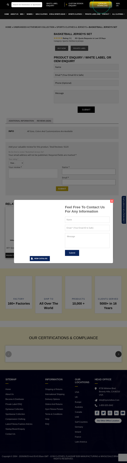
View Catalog (40, 259)
